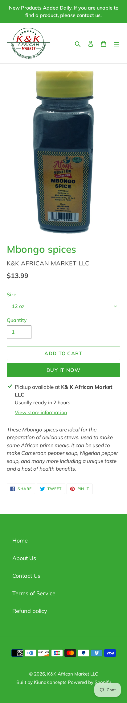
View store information (41, 412)
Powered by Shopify (89, 682)
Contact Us (26, 575)
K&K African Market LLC (72, 674)
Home (20, 540)
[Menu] (116, 43)
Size (11, 294)
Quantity (17, 320)
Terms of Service (33, 593)
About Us (24, 558)
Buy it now (63, 370)
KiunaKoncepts (50, 682)
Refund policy (29, 610)
